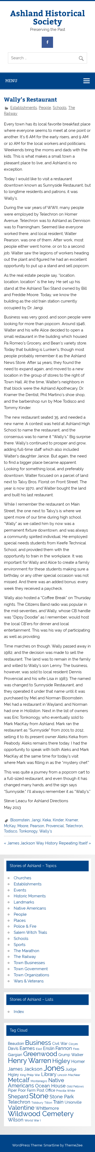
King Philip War (30, 1075)
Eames (27, 1048)
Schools (59, 108)
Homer (78, 1061)
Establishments (23, 108)
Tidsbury (37, 1102)
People (45, 108)
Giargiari (15, 1055)
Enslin (48, 1048)
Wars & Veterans (29, 981)
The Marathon (26, 950)
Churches (22, 878)
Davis (13, 1048)
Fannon (63, 1048)
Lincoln (62, 1075)
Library (48, 1074)
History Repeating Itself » (68, 843)
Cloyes (73, 1043)
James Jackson (25, 1069)
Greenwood (40, 1054)
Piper (12, 1090)
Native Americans (30, 908)
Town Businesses (29, 962)
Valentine (21, 1107)
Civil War (60, 1043)
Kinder (58, 820)
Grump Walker (70, 1055)
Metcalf (19, 1079)
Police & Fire (25, 926)
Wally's (45, 831)
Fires (76, 1048)
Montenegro (39, 1081)
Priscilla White (65, 1090)
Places (20, 920)
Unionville (73, 1102)
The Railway (25, 956)
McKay (10, 826)
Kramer (71, 820)
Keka (46, 820)
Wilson (15, 1119)
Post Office (46, 1090)
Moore (22, 826)
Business (38, 1042)
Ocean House (50, 1085)
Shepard (18, 1096)
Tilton (48, 1102)
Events (20, 890)
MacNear (74, 1075)
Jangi (36, 820)
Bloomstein (20, 820)
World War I (33, 1120)
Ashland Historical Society (47, 16)
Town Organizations (31, 975)
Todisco (10, 831)
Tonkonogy (28, 831)
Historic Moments (30, 896)
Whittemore (47, 1108)
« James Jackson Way (24, 843)
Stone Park (62, 1096)
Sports (19, 944)
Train (58, 1102)
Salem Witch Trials (30, 932)
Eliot (39, 1048)
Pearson (37, 826)
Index (19, 1011)
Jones (54, 1068)
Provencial (55, 826)
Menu (11, 80)
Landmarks (24, 902)
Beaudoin (16, 1043)
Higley (61, 1060)
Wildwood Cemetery (41, 1114)
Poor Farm (27, 1090)
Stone (39, 1096)
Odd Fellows (75, 1086)
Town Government (31, 968)
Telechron (74, 826)
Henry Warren (29, 1061)
